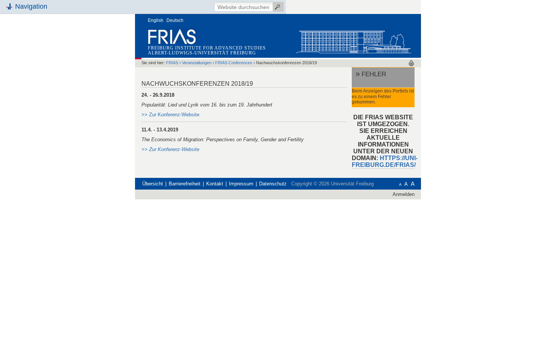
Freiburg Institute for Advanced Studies (207, 48)
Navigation (31, 6)
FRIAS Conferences (234, 62)
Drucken (411, 63)
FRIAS (172, 62)
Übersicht (152, 184)
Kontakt (214, 184)
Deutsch (174, 20)
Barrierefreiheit (184, 184)
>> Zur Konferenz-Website (170, 149)
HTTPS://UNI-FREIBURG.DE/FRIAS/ (385, 161)
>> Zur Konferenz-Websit (169, 114)
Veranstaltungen (196, 62)
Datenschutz (273, 184)
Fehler (374, 74)
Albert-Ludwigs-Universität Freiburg (202, 53)
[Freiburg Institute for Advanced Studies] (353, 40)
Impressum (241, 184)
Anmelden (404, 194)
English (155, 20)
